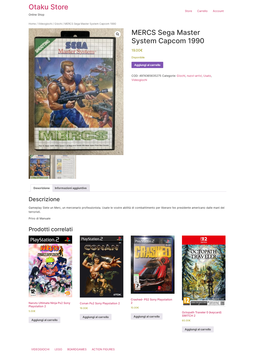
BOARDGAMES (77, 349)
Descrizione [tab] (41, 188)
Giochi (58, 23)
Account (218, 11)
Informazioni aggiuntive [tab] (71, 188)
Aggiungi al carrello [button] (44, 320)
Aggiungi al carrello (147, 65)
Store (188, 11)
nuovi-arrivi (194, 75)
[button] (117, 34)
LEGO (58, 349)
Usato (207, 75)
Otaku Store (48, 7)
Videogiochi (45, 23)
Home (32, 23)
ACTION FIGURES (103, 349)
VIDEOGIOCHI (40, 349)
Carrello (202, 11)
